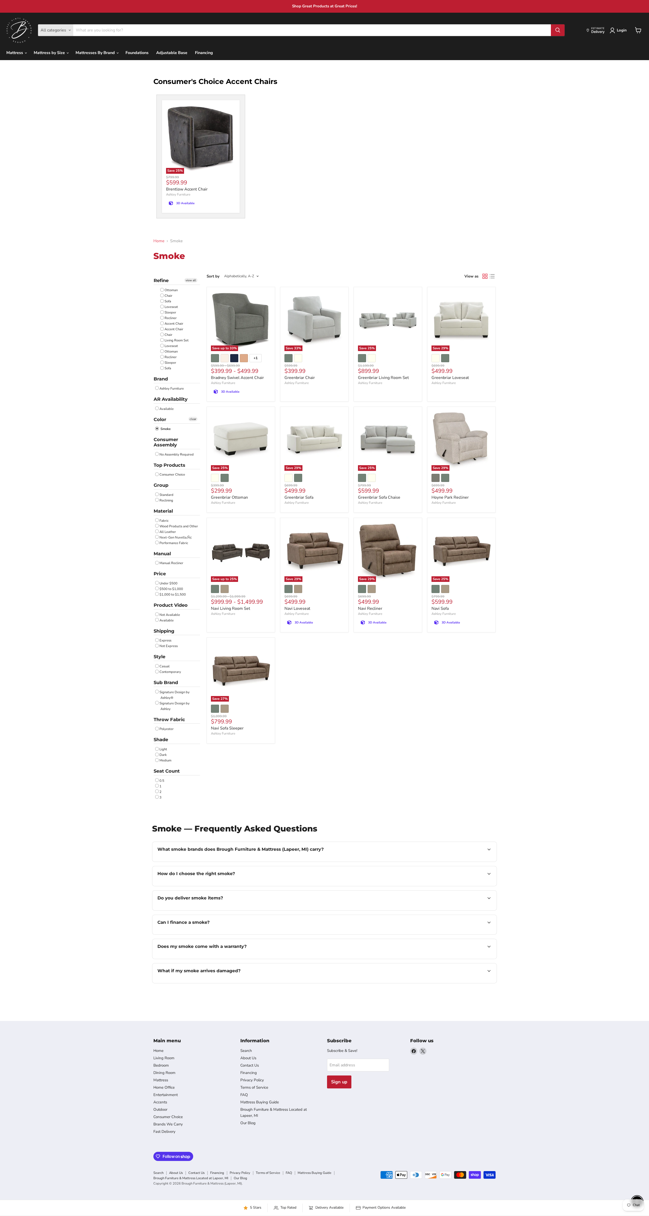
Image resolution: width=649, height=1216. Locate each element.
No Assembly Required (176, 454)
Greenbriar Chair (299, 377)
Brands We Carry (168, 1124)
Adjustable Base (171, 53)
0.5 (161, 780)
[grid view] (485, 276)
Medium (165, 760)
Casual (164, 666)
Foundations (137, 53)
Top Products (169, 465)
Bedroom (161, 1065)
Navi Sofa (440, 608)
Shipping (164, 631)
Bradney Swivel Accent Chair (237, 377)
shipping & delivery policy (431, 910)
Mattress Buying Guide (259, 1102)
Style (159, 656)
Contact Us (249, 1065)
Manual (162, 554)
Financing (204, 53)
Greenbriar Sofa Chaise (379, 497)
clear (193, 419)
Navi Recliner (370, 608)
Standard (166, 495)
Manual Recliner (171, 563)
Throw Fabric (169, 719)
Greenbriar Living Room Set (383, 377)
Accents (160, 1102)
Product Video (171, 605)
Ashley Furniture (178, 194)
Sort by (213, 276)
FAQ (244, 1094)
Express (165, 640)
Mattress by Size (50, 53)
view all (191, 280)
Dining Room (164, 1072)
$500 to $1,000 (171, 589)
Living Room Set (177, 340)
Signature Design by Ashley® (174, 695)
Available (166, 409)
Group (161, 485)
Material (163, 511)
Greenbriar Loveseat (450, 377)
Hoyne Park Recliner (450, 497)
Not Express (168, 646)
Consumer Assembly (166, 442)
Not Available (169, 615)
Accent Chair (174, 323)
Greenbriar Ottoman (229, 497)
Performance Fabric (173, 543)
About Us (248, 1058)
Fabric (164, 520)
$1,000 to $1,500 (172, 594)
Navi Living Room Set (230, 608)
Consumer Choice (172, 474)
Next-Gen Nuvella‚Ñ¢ (175, 537)
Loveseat (171, 307)
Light (163, 749)
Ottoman (171, 290)
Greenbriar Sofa (298, 497)
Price (160, 574)
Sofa (168, 301)
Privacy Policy (252, 1080)
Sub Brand (166, 682)
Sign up (339, 1082)
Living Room (163, 1058)
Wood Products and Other (178, 526)
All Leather (167, 532)
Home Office (164, 1087)
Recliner (171, 318)
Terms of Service (254, 1087)
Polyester (166, 729)
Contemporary (170, 672)
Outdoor (160, 1109)
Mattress (15, 53)
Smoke (165, 429)
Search (246, 1050)
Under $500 (168, 583)
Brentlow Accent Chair (187, 189)
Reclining (166, 500)
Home (159, 241)
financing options (198, 934)
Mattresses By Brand (96, 53)
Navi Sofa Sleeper (227, 728)
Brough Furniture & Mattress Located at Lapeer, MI (190, 1178)
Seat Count (167, 771)
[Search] (558, 30)
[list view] (492, 276)
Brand (161, 379)
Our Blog (248, 1122)
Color (160, 419)
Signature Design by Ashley (174, 706)
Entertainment (165, 1094)
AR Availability (171, 399)
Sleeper (170, 312)
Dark (163, 755)
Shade (161, 739)
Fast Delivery (164, 1131)
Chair (168, 295)
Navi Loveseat (297, 608)
